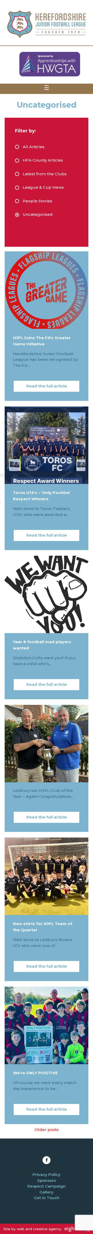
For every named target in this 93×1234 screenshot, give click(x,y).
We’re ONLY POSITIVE (35, 1072)
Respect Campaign (46, 1186)
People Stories (37, 200)
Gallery (46, 1192)
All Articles (33, 146)
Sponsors (46, 1180)
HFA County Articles (43, 160)
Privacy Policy (46, 1174)
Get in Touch (46, 1197)
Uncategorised (38, 214)
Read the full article (46, 386)
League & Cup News (43, 187)
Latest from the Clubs (45, 173)
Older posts (47, 1129)
